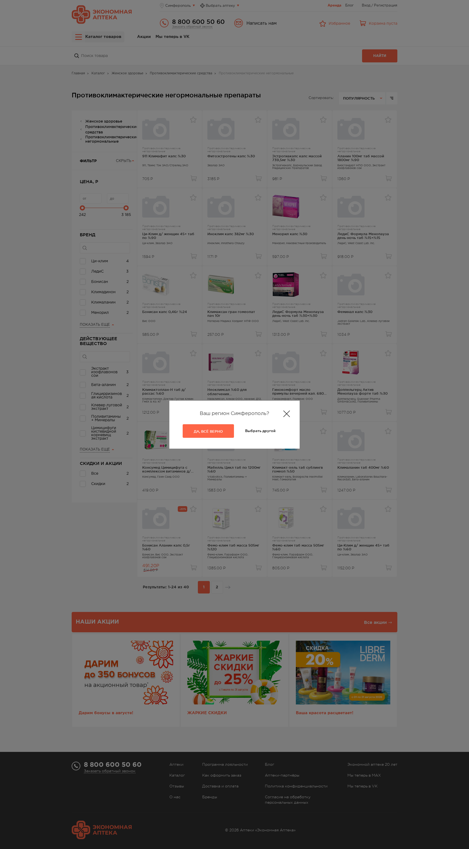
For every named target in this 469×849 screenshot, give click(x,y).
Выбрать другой (260, 431)
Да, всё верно (208, 431)
